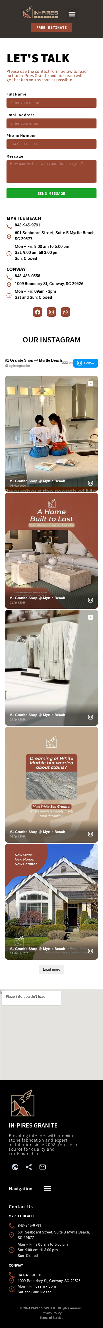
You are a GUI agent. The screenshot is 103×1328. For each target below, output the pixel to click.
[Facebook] (37, 312)
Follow (89, 363)
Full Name (16, 94)
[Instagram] (51, 312)
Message (14, 156)
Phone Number (21, 135)
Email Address (20, 115)
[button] (72, 14)
